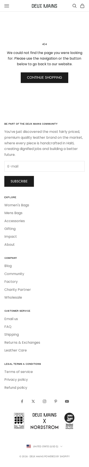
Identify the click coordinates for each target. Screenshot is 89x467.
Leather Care (15, 350)
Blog (8, 265)
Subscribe (19, 181)
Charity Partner (17, 289)
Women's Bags (16, 205)
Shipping (11, 334)
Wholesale (13, 297)
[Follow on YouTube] (67, 401)
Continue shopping (44, 77)
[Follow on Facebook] (22, 401)
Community (14, 273)
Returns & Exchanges (22, 342)
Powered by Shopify (57, 456)
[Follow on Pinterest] (56, 401)
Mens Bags (13, 212)
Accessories (14, 220)
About (9, 244)
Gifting (10, 228)
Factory (11, 281)
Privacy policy (16, 379)
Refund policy (15, 387)
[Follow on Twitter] (33, 401)
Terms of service (18, 371)
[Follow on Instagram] (44, 401)
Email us (11, 318)
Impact (10, 236)
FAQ (7, 326)
